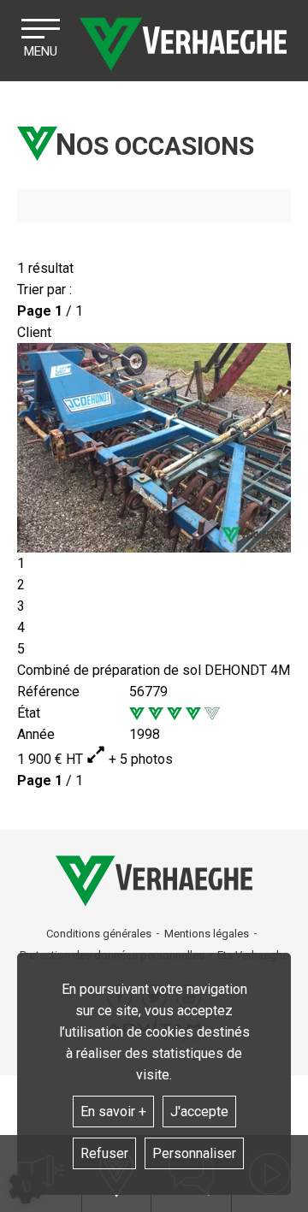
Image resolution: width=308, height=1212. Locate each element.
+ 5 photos (139, 759)
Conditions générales (98, 933)
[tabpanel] (154, 448)
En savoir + (113, 1111)
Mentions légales (206, 933)
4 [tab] (21, 627)
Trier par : (44, 289)
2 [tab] (21, 584)
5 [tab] (21, 649)
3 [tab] (21, 606)
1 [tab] (21, 563)
